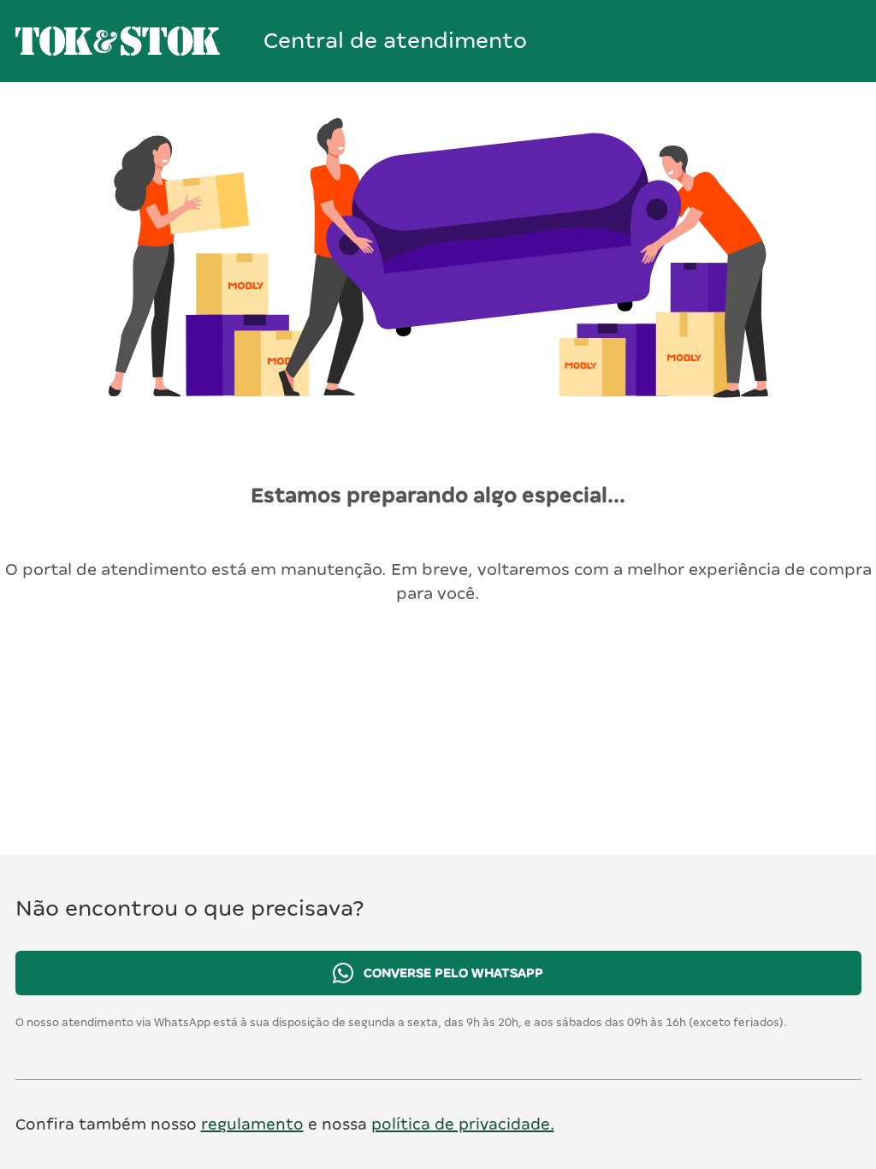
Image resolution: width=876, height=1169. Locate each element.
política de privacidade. (462, 1124)
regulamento (252, 1124)
